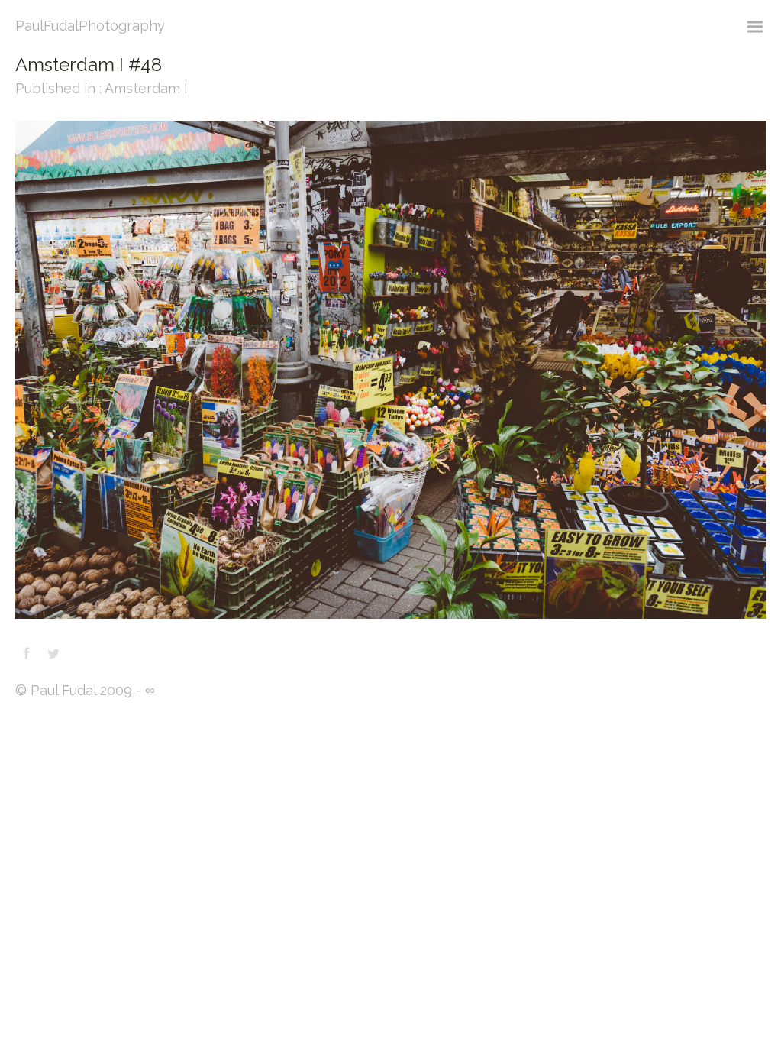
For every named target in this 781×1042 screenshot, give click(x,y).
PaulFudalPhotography (90, 26)
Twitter (53, 653)
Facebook (26, 653)
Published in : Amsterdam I (101, 88)
